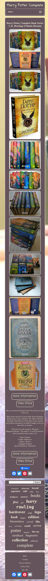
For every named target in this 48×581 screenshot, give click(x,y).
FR (27, 570)
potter (16, 530)
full (22, 503)
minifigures (14, 497)
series (37, 525)
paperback (15, 491)
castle (27, 525)
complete (25, 545)
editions (34, 541)
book (14, 517)
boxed (35, 488)
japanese (26, 532)
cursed (30, 521)
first (15, 502)
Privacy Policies (25, 563)
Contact (25, 559)
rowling (25, 506)
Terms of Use (25, 566)
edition (33, 517)
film (38, 521)
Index (25, 556)
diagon (22, 518)
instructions (15, 488)
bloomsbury (17, 521)
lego (38, 512)
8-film (31, 492)
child (25, 491)
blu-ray (35, 531)
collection (20, 540)
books (35, 495)
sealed (30, 513)
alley (37, 492)
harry (31, 501)
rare (10, 526)
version (18, 526)
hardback (17, 535)
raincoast (25, 488)
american (24, 497)
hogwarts (32, 535)
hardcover (17, 512)
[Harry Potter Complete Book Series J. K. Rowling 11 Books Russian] (25, 49)
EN (23, 570)
